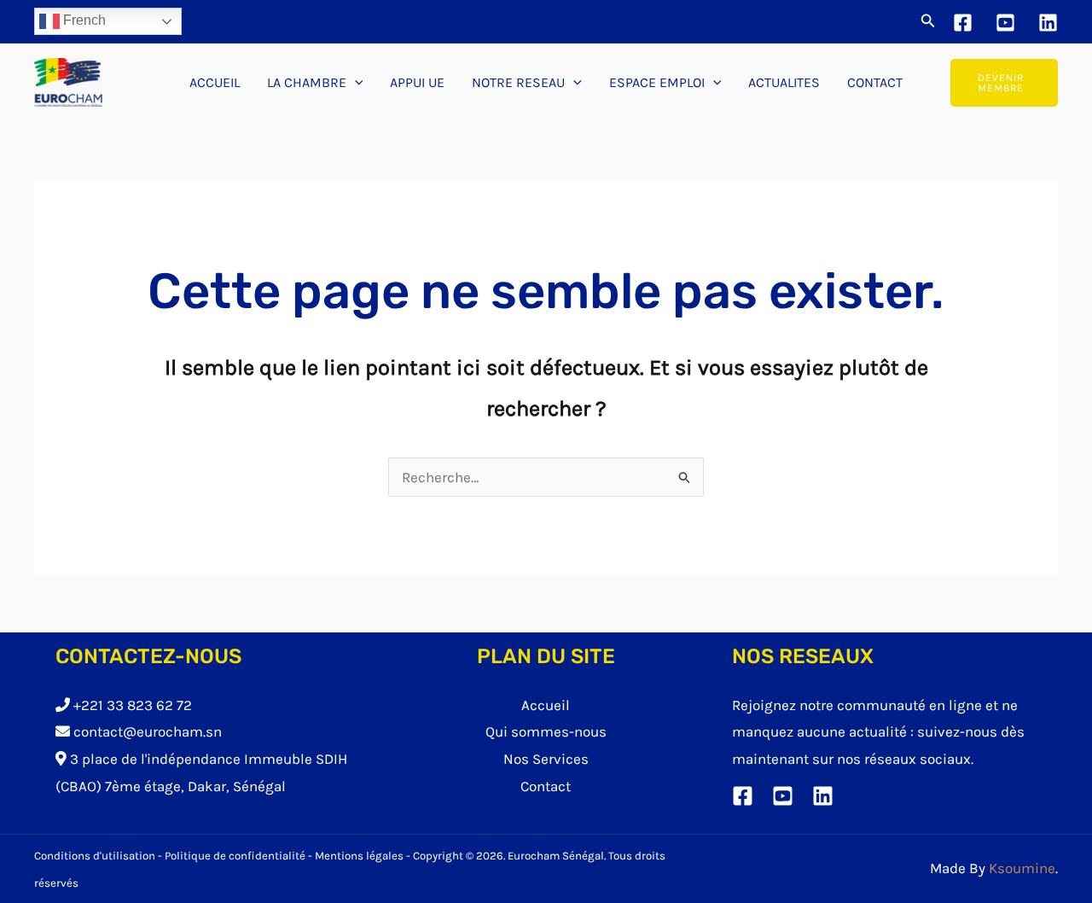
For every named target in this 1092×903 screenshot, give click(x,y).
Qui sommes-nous (546, 731)
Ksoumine (1022, 868)
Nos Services (546, 758)
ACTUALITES (784, 82)
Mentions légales (359, 855)
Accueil (545, 705)
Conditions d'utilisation (94, 855)
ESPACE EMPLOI (657, 82)
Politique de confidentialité (235, 855)
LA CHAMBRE (306, 82)
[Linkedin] (1048, 22)
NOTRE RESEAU (518, 82)
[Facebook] (963, 22)
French (83, 20)
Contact (545, 786)
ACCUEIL (214, 82)
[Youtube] (1005, 22)
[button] (928, 21)
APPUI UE (417, 82)
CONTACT (875, 82)
